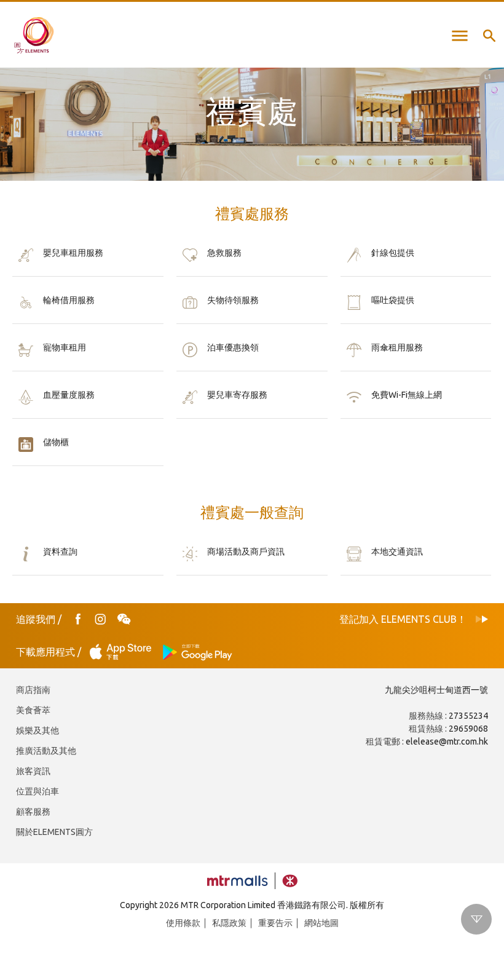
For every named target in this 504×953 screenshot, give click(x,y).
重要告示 (275, 923)
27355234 (468, 716)
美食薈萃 (33, 710)
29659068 (468, 729)
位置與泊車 (37, 791)
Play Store (198, 652)
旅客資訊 (33, 771)
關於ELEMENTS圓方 (54, 832)
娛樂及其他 (37, 730)
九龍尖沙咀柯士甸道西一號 (436, 690)
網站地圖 (321, 923)
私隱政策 (229, 923)
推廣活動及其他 (46, 751)
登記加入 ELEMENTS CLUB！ (403, 619)
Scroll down (476, 919)
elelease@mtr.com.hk (447, 741)
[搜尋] (489, 36)
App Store (124, 652)
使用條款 (183, 923)
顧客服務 (33, 812)
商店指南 (33, 690)
